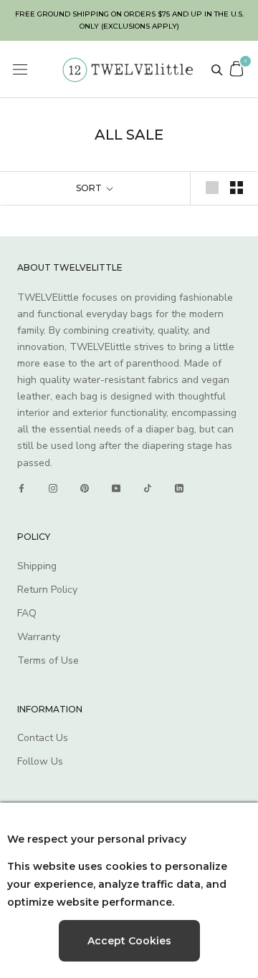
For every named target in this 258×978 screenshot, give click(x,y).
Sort (90, 188)
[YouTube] (116, 488)
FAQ (27, 613)
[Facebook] (21, 488)
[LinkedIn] (179, 488)
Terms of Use (48, 660)
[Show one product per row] (212, 187)
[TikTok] (147, 488)
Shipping (37, 566)
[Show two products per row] (236, 187)
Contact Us (42, 738)
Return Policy (47, 589)
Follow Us (40, 761)
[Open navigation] (20, 69)
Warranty (38, 637)
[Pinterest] (84, 488)
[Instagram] (53, 488)
